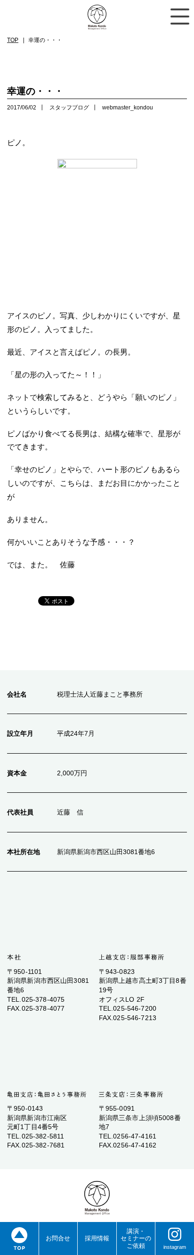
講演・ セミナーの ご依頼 (136, 1238)
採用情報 (97, 1238)
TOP (12, 40)
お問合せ (58, 1238)
